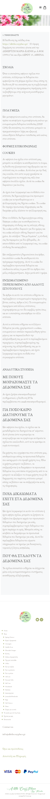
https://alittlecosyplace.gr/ (15, 43)
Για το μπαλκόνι (10, 670)
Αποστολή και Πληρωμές (14, 756)
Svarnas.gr (28, 796)
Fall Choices (8, 703)
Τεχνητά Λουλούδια (10, 660)
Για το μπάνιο (9, 673)
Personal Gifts (9, 680)
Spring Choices (9, 637)
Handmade (8, 686)
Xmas (6, 706)
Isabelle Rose (9, 647)
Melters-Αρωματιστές (11, 657)
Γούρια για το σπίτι (10, 710)
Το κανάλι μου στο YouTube (12, 713)
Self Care (8, 683)
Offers (7, 663)
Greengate (8, 644)
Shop (5, 634)
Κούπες (7, 654)
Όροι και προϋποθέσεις (13, 748)
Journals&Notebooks (11, 696)
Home (12, 20)
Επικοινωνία (7, 719)
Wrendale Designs (10, 650)
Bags (6, 700)
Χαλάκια (7, 690)
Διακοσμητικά (9, 693)
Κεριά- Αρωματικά (10, 640)
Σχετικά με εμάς (8, 716)
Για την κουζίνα (9, 667)
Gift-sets (7, 677)
